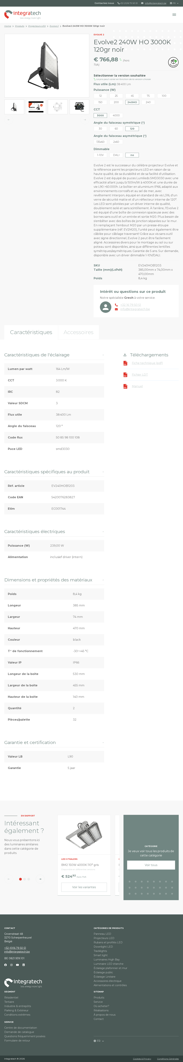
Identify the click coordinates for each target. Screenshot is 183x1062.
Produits (19, 26)
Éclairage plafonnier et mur (110, 968)
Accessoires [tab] (78, 332)
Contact (99, 1019)
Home (7, 26)
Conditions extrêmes (17, 1014)
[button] (174, 14)
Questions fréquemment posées (24, 1036)
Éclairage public (103, 972)
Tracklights (100, 951)
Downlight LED (103, 946)
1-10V (100, 155)
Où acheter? (101, 1006)
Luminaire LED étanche (108, 963)
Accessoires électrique (108, 981)
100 (164, 95)
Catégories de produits (109, 928)
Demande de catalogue (19, 1032)
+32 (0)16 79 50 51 (129, 3)
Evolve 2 (54, 26)
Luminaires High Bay (107, 959)
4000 (116, 115)
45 (132, 95)
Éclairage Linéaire (104, 976)
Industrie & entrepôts (17, 1006)
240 (148, 102)
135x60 (100, 141)
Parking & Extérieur (16, 1010)
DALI (116, 155)
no (132, 155)
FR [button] (174, 3)
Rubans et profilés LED (108, 942)
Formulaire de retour (17, 1040)
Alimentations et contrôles (110, 985)
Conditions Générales (168, 1058)
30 (100, 128)
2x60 (116, 141)
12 (100, 95)
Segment (9, 991)
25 (116, 95)
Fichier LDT (140, 374)
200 (116, 102)
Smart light (101, 955)
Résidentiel (11, 997)
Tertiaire (9, 1001)
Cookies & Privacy (142, 1058)
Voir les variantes (84, 887)
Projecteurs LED (37, 26)
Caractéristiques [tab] (31, 332)
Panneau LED (102, 933)
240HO (132, 102)
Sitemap (99, 991)
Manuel (137, 386)
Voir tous (151, 865)
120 (132, 128)
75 (148, 95)
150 (100, 102)
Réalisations (101, 1010)
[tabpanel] (91, 568)
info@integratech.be (17, 951)
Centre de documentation (20, 1027)
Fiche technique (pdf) (147, 363)
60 (116, 128)
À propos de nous (104, 1014)
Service (9, 1022)
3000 (100, 115)
